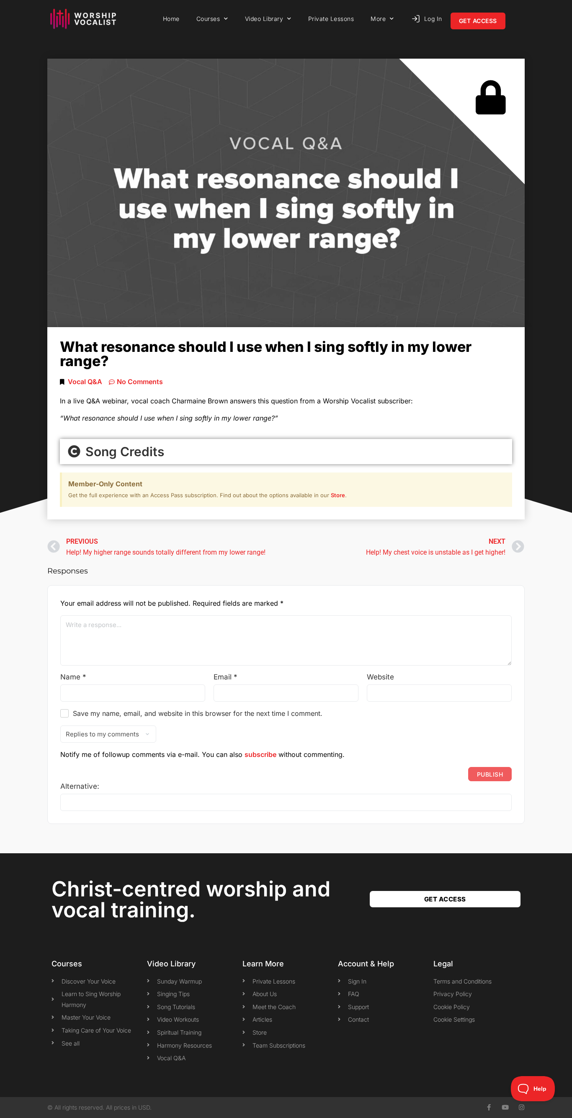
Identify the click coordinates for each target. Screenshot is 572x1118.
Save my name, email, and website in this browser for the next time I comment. (197, 713)
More (378, 18)
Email (225, 677)
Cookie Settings (454, 1019)
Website (380, 677)
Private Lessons (331, 18)
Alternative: (79, 786)
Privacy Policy (452, 993)
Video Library (264, 18)
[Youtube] (505, 1107)
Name (73, 677)
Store (338, 495)
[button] (286, 451)
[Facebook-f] (489, 1107)
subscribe (260, 754)
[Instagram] (521, 1107)
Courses (208, 18)
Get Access (478, 20)
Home (171, 18)
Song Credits (123, 451)
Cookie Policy (451, 1006)
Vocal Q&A (85, 381)
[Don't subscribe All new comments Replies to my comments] (286, 734)
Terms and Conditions (462, 981)
